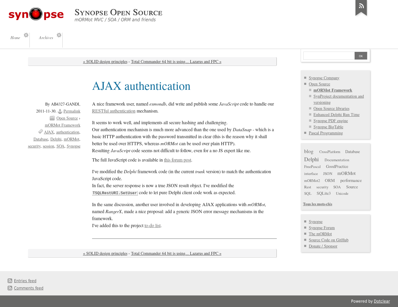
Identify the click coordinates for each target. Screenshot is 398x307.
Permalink (72, 111)
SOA (60, 146)
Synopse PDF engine (331, 120)
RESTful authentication (113, 111)
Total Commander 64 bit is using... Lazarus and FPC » (176, 61)
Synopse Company (324, 77)
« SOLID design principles (105, 61)
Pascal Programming (326, 133)
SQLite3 (324, 193)
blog (309, 151)
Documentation (337, 159)
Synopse (73, 146)
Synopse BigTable (328, 126)
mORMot (71, 139)
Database (41, 139)
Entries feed (25, 280)
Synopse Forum (322, 227)
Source (352, 187)
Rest (307, 187)
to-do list (153, 225)
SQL (307, 193)
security (34, 146)
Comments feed (28, 288)
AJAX (49, 132)
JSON (327, 173)
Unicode (342, 193)
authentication (67, 132)
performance (351, 180)
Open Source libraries (331, 108)
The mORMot (320, 233)
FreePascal (312, 166)
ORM (330, 180)
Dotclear (382, 301)
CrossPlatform (329, 151)
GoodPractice (337, 166)
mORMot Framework (62, 125)
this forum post (177, 160)
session (48, 146)
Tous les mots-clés (317, 203)
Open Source (67, 118)
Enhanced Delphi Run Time (337, 114)
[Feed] (361, 15)
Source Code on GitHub (328, 240)
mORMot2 (312, 180)
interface (311, 173)
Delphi (55, 139)
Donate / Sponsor (323, 246)
